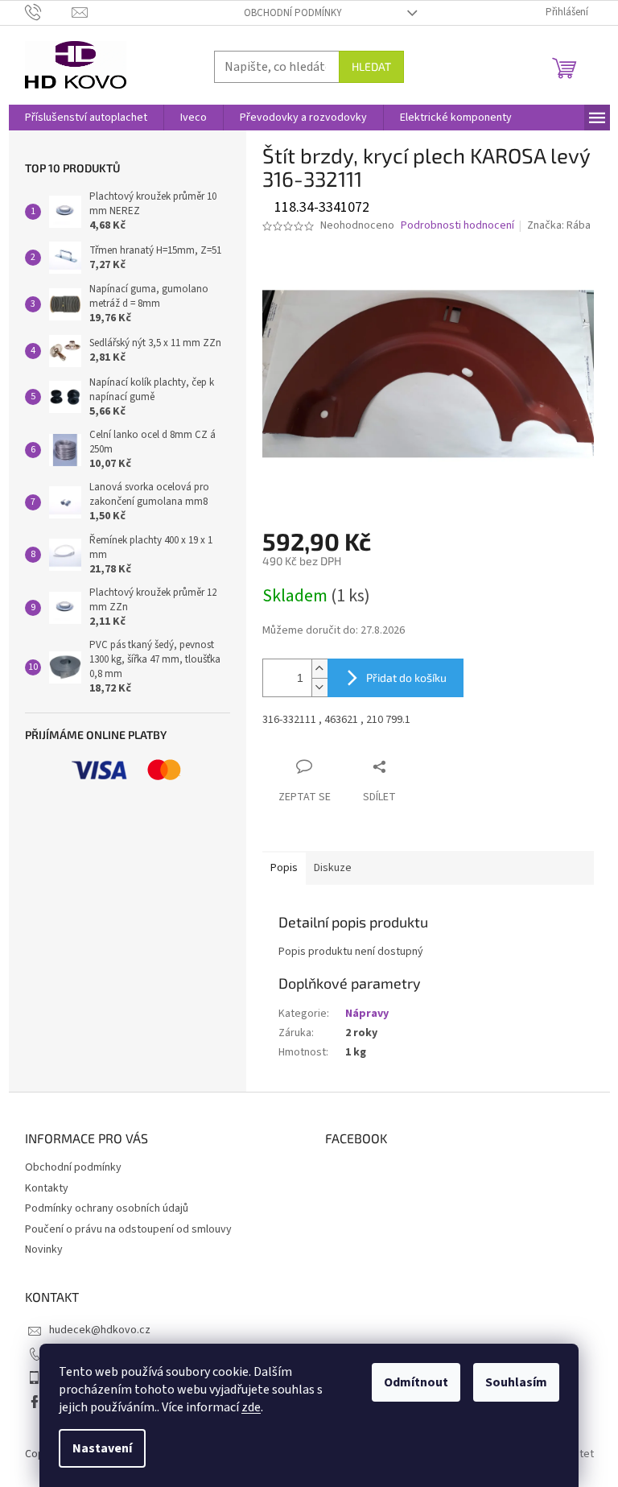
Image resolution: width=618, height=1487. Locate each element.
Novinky (44, 1249)
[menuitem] (86, 117)
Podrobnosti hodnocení (457, 225)
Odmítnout (416, 1382)
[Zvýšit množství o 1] (319, 668)
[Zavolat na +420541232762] (48, 12)
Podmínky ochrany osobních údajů (106, 1208)
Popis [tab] (284, 868)
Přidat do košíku (406, 677)
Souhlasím (516, 1382)
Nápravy (367, 1014)
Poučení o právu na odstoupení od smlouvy (128, 1229)
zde (251, 1407)
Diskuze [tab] (333, 868)
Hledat (371, 66)
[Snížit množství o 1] (319, 687)
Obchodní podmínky (293, 13)
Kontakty (46, 1188)
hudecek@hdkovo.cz (99, 1330)
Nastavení (102, 1448)
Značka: (559, 225)
